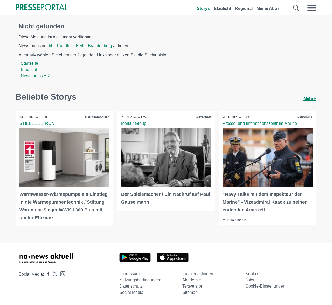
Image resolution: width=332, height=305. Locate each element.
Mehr (308, 98)
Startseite (29, 63)
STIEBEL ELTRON (36, 123)
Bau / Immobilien (97, 117)
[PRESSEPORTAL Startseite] (41, 7)
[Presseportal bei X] (53, 274)
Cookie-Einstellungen (265, 286)
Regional (244, 8)
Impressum (129, 273)
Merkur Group (133, 123)
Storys (203, 8)
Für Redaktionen (197, 273)
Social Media (131, 292)
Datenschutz (130, 286)
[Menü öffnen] (311, 7)
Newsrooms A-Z (35, 76)
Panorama (305, 117)
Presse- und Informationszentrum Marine (260, 123)
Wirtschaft (203, 117)
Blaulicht (222, 8)
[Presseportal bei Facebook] (47, 274)
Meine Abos (268, 8)
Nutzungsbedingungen (140, 280)
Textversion (192, 286)
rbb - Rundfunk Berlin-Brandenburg (79, 45)
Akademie (191, 280)
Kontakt (252, 273)
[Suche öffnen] (296, 7)
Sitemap (190, 292)
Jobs (249, 280)
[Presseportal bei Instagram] (61, 273)
